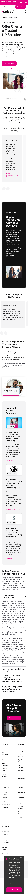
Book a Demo (20, 7)
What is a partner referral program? (8, 596)
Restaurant (5, 807)
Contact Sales (6, 854)
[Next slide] (8, 188)
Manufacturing (6, 804)
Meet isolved (21, 792)
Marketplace (5, 831)
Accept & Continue (14, 889)
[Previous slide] (4, 188)
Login (10, 7)
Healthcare (5, 797)
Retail (3, 811)
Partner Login (5, 68)
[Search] (4, 7)
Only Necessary (14, 883)
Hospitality (5, 801)
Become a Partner (9, 63)
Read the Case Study (11, 509)
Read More (9, 558)
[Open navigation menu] (24, 11)
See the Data (9, 460)
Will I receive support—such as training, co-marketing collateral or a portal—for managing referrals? (12, 688)
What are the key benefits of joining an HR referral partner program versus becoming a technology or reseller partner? (13, 678)
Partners (4, 17)
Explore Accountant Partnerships (9, 175)
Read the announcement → (23, 2)
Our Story (4, 749)
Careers (20, 817)
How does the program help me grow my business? (13, 670)
